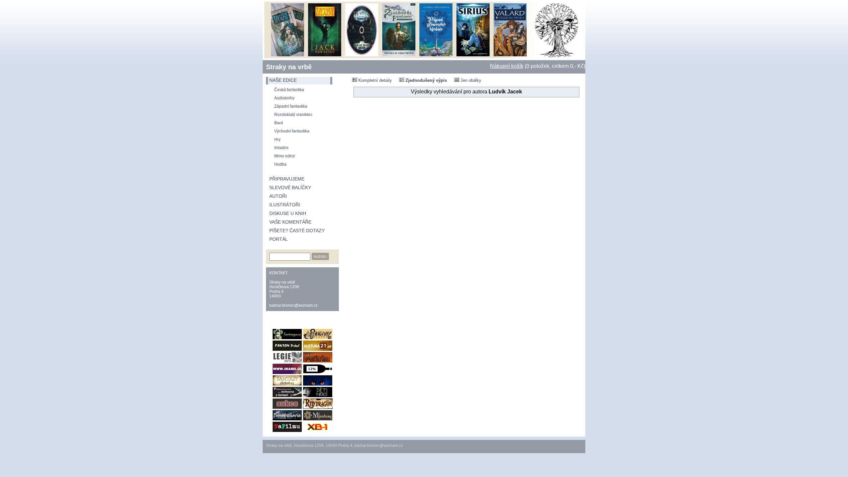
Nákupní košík (506, 66)
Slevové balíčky (290, 187)
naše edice (283, 80)
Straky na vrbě (289, 67)
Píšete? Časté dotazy (297, 230)
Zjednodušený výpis (425, 80)
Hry (277, 139)
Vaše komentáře (290, 222)
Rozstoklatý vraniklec (293, 114)
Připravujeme (286, 179)
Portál (278, 239)
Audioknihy (284, 98)
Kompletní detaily (374, 80)
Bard (278, 123)
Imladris (281, 147)
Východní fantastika (291, 131)
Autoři (278, 196)
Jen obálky (470, 80)
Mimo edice (284, 156)
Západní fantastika (290, 106)
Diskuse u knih (287, 213)
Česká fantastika (289, 89)
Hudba (280, 164)
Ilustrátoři (284, 204)
